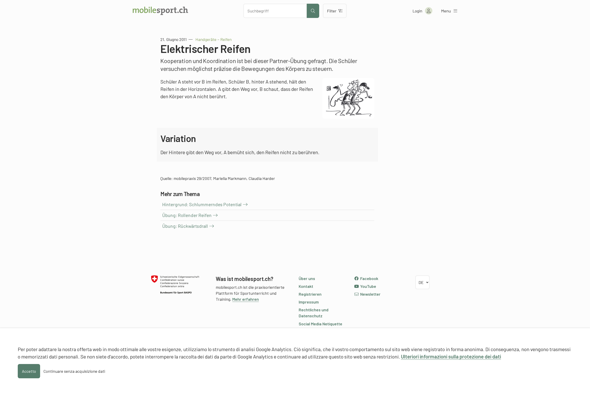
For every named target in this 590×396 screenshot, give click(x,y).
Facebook (368, 278)
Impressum (309, 301)
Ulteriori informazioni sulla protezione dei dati (451, 356)
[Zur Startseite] (160, 11)
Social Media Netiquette (320, 323)
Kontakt (306, 286)
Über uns (307, 278)
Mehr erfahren (245, 299)
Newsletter (370, 294)
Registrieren (310, 294)
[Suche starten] (313, 11)
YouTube (367, 286)
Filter (331, 10)
